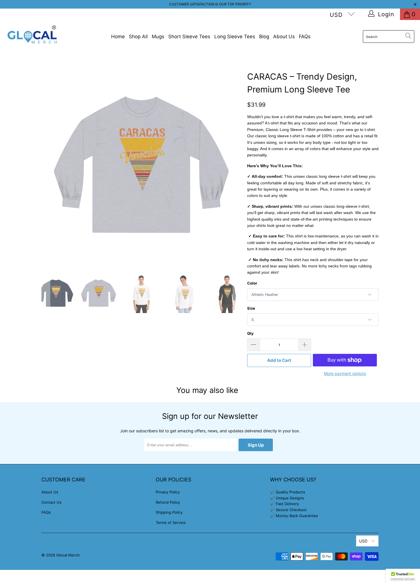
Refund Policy (168, 502)
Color (252, 283)
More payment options (345, 373)
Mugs (158, 36)
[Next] (237, 165)
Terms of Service (171, 522)
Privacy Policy (168, 492)
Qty (250, 333)
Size (251, 308)
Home (118, 36)
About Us (284, 36)
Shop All (138, 36)
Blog (264, 36)
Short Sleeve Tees (189, 36)
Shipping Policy (169, 512)
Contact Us (51, 502)
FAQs (305, 36)
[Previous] (45, 165)
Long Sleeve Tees (234, 36)
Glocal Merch (68, 555)
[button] (403, 576)
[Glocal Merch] (32, 37)
